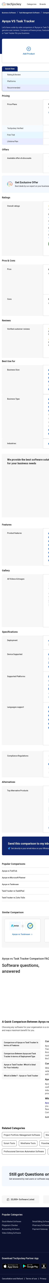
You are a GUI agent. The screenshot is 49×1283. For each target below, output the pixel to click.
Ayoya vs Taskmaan (21, 934)
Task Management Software (29, 13)
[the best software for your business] (11, 5)
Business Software (9, 13)
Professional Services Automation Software (24, 1151)
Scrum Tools (9, 1143)
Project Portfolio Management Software (22, 1135)
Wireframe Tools (28, 1143)
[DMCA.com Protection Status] (44, 1268)
